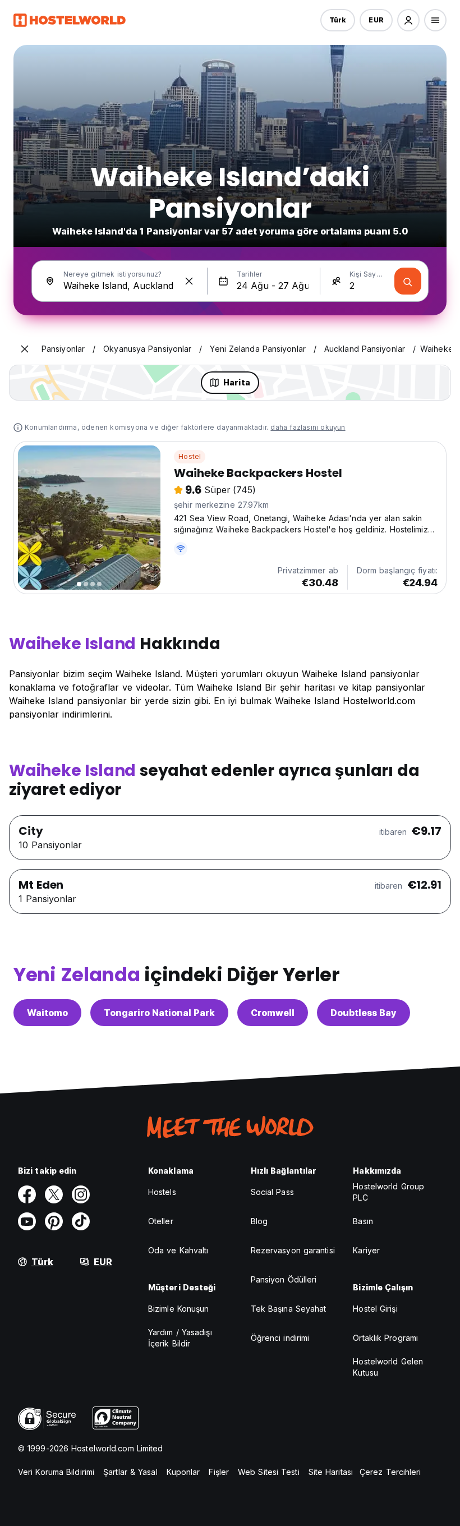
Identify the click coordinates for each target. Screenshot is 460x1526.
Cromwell (273, 1012)
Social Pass (272, 1192)
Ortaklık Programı (385, 1338)
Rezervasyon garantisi (293, 1250)
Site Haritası (331, 1472)
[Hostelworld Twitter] (54, 1194)
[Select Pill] (408, 20)
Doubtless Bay (363, 1012)
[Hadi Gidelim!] (407, 281)
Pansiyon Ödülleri (284, 1279)
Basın (363, 1221)
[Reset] (189, 281)
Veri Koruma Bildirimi (56, 1472)
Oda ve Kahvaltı (178, 1250)
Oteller (160, 1221)
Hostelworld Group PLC (388, 1192)
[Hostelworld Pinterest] (54, 1221)
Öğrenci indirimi (280, 1338)
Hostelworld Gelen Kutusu (388, 1367)
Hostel (189, 456)
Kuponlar (183, 1472)
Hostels (162, 1192)
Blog (259, 1221)
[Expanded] (24, 348)
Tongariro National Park (159, 1012)
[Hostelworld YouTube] (27, 1221)
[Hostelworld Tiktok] (81, 1221)
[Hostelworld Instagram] (81, 1194)
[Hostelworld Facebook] (27, 1194)
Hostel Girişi (375, 1308)
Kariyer (366, 1250)
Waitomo (47, 1012)
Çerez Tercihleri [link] (390, 1472)
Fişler (219, 1472)
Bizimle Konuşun (178, 1308)
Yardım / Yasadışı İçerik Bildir (180, 1337)
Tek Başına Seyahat (288, 1308)
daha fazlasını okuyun (307, 427)
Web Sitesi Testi (269, 1472)
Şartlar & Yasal (130, 1472)
